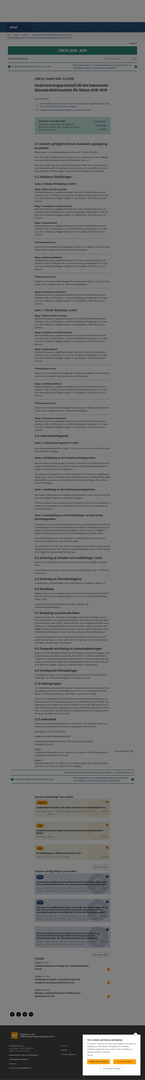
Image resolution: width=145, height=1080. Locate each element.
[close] (135, 1035)
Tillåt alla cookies (124, 1061)
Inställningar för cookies (111, 1068)
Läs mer (90, 1055)
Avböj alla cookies (99, 1062)
